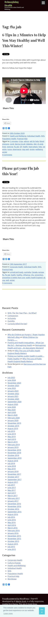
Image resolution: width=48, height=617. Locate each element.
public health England (34, 277)
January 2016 (13, 533)
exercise (10, 147)
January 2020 (13, 420)
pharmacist (17, 149)
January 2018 (13, 471)
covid (12, 144)
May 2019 (12, 436)
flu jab (16, 147)
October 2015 (13, 541)
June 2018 (12, 466)
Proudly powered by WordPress (15, 598)
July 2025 (11, 377)
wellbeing (39, 149)
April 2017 (12, 493)
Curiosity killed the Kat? (17, 323)
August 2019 (13, 428)
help (40, 147)
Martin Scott (21, 601)
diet (35, 144)
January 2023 (13, 391)
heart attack (33, 147)
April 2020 (12, 412)
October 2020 (13, 399)
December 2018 (14, 450)
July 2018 (11, 463)
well (7, 280)
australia (27, 272)
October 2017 (13, 477)
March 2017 (12, 495)
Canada (34, 272)
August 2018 (13, 461)
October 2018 (13, 455)
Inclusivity (12, 318)
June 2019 (12, 434)
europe (41, 272)
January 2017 (13, 501)
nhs (32, 275)
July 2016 (11, 517)
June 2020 (12, 407)
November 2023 (14, 383)
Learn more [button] (8, 613)
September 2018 (14, 458)
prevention (39, 275)
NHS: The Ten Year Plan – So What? (22, 313)
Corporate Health (16, 267)
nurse (9, 149)
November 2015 (14, 538)
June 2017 (12, 487)
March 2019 (12, 442)
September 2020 (14, 401)
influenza (26, 275)
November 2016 (14, 506)
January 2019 (13, 447)
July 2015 (11, 546)
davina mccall (20, 144)
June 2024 (12, 380)
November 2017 (14, 474)
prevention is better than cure (13, 277)
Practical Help (22, 138)
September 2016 (14, 512)
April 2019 (12, 439)
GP (21, 147)
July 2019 (11, 431)
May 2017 (12, 490)
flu (3, 275)
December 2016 (14, 503)
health (25, 147)
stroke (32, 149)
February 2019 (14, 444)
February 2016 (14, 530)
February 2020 (14, 418)
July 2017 (11, 485)
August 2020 (13, 404)
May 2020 (12, 409)
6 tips (21, 141)
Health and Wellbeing (18, 136)
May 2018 (12, 469)
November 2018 (14, 452)
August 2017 (13, 482)
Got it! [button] (42, 611)
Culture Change (14, 563)
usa (3, 280)
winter (4, 152)
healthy (19, 275)
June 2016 (12, 520)
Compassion (13, 315)
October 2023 (13, 385)
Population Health (9, 138)
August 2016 (13, 514)
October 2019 (13, 426)
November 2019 (14, 423)
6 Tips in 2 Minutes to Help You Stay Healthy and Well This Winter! (24, 40)
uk (44, 277)
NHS (42, 136)
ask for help (34, 141)
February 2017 (14, 498)
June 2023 (12, 388)
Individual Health (33, 136)
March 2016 (12, 528)
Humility (11, 321)
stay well (25, 149)
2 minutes (14, 141)
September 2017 (14, 479)
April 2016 (12, 525)
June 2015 (12, 549)
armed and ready (16, 272)
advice (26, 141)
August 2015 (13, 544)
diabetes (29, 144)
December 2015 (14, 536)
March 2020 (12, 415)
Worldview (12, 579)
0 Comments (7, 155)
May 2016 (12, 522)
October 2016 (13, 509)
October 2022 (13, 393)
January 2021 (13, 396)
